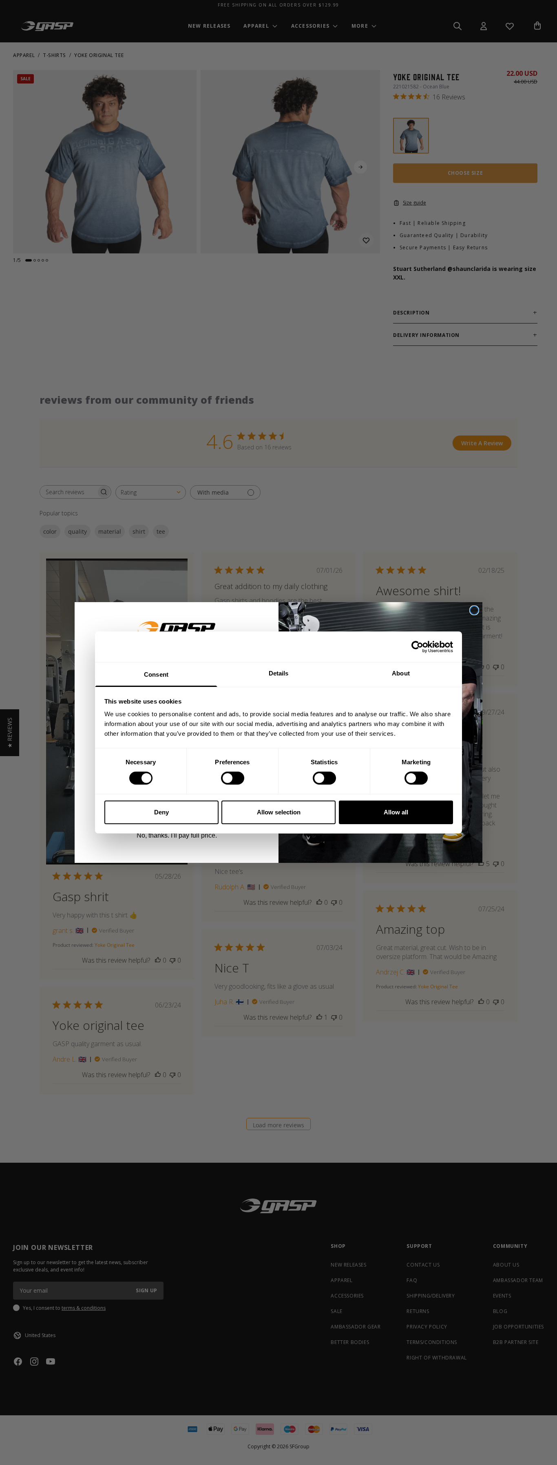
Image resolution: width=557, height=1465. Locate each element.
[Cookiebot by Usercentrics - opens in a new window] (417, 646)
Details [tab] (279, 673)
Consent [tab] (156, 674)
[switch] (232, 778)
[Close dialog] (474, 610)
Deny (161, 812)
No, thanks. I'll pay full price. (177, 835)
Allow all (396, 812)
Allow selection (279, 812)
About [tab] (401, 673)
